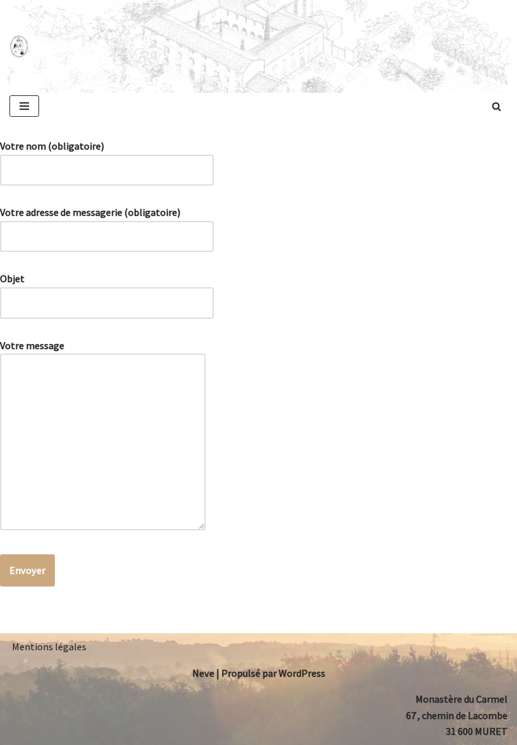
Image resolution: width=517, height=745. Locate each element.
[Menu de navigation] (24, 106)
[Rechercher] (496, 106)
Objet (12, 278)
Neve (203, 673)
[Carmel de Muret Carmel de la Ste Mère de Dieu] (18, 47)
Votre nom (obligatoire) (52, 146)
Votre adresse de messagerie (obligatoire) (90, 212)
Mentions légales (49, 646)
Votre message (32, 345)
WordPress (302, 673)
